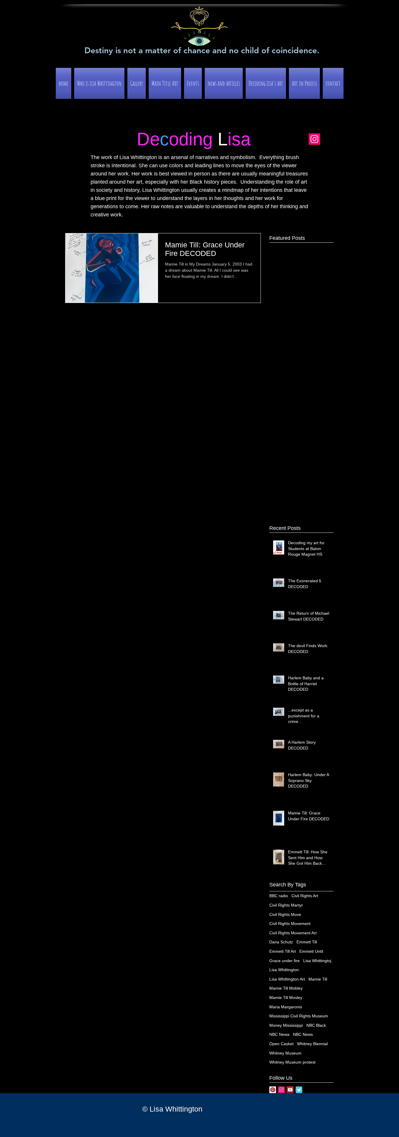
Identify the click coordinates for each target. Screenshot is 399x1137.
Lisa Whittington (284, 969)
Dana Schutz (281, 942)
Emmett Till (306, 942)
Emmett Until (311, 951)
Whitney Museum (285, 1053)
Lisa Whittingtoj (317, 960)
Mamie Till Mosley (285, 997)
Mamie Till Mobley (286, 988)
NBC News (303, 1034)
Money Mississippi (286, 1025)
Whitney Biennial (312, 1043)
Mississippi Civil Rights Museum (298, 1016)
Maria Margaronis (285, 1007)
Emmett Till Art (282, 951)
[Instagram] (314, 139)
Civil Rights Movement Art (293, 933)
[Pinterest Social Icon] (272, 1089)
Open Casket (281, 1043)
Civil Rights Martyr (286, 905)
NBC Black (316, 1025)
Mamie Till (317, 979)
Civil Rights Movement (289, 923)
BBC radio (278, 895)
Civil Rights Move (285, 914)
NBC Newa (279, 1034)
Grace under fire (284, 960)
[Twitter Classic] (299, 1089)
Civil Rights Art (305, 895)
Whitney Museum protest (292, 1062)
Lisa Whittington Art (287, 979)
